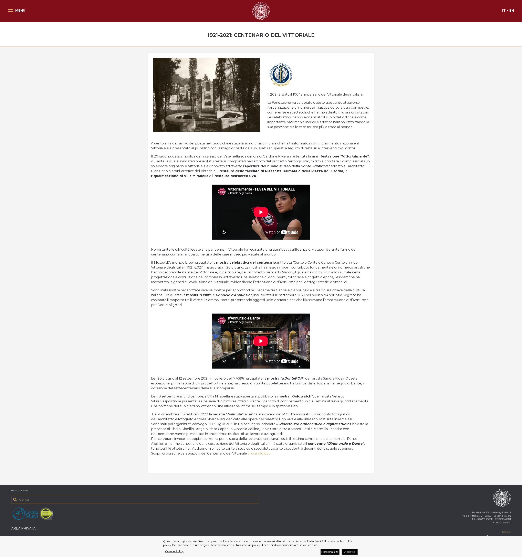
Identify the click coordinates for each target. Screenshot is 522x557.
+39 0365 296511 (484, 519)
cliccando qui (258, 453)
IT (504, 10)
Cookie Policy (174, 551)
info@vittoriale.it (502, 522)
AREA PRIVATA (23, 528)
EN (511, 10)
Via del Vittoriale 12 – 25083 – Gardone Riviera (486, 515)
